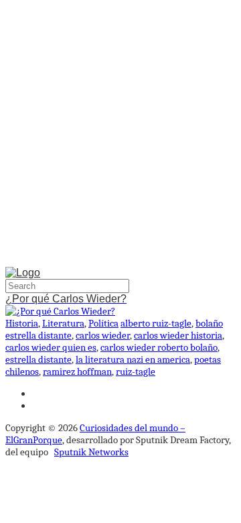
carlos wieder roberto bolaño (159, 347)
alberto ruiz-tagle (155, 323)
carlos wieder (103, 335)
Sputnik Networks (91, 452)
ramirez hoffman (77, 371)
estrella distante (38, 359)
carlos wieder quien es (50, 347)
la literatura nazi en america (133, 359)
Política (103, 323)
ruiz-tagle (135, 371)
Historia (21, 323)
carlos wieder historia (178, 335)
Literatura (63, 323)
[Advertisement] (120, 136)
